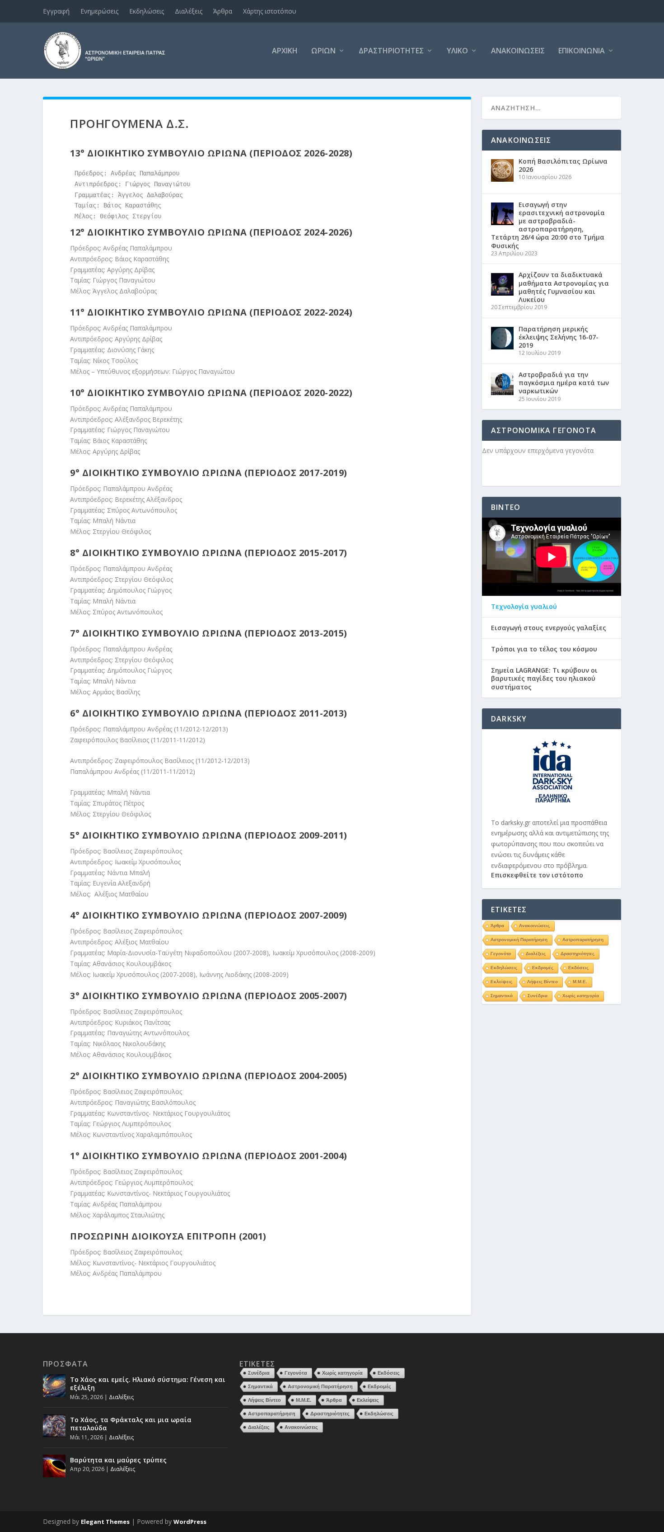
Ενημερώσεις (99, 11)
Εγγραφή (56, 11)
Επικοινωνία (581, 51)
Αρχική (285, 51)
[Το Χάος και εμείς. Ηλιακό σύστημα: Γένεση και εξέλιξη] (54, 1385)
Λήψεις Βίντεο (542, 981)
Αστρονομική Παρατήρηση (519, 939)
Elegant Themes (105, 1522)
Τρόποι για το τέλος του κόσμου (544, 649)
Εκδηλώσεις (146, 11)
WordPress (189, 1522)
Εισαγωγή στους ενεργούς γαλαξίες (548, 628)
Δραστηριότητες (391, 51)
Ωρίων (323, 51)
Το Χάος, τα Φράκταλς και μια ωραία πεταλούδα (131, 1423)
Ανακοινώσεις (518, 51)
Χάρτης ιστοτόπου (269, 11)
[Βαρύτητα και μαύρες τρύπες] (54, 1466)
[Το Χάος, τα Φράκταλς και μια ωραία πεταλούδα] (54, 1425)
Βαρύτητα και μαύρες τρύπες (118, 1460)
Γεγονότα (501, 953)
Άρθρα (222, 11)
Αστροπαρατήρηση (582, 939)
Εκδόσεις (578, 967)
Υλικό (457, 51)
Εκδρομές (542, 967)
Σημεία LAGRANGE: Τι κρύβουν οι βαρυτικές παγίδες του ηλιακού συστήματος (544, 678)
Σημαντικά (502, 995)
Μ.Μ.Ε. (580, 981)
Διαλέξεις (188, 11)
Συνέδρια (537, 995)
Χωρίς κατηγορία (580, 995)
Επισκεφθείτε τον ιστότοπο (537, 875)
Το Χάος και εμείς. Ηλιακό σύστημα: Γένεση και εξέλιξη (147, 1383)
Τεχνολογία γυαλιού (524, 607)
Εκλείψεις (501, 981)
